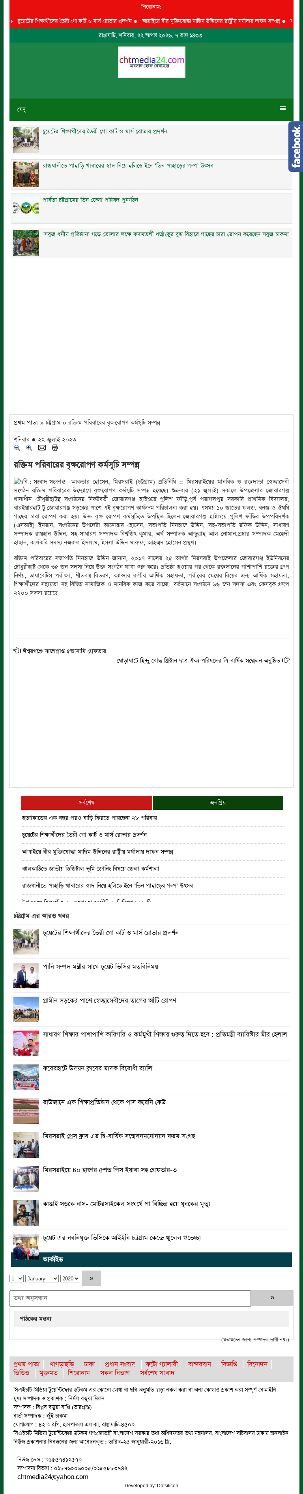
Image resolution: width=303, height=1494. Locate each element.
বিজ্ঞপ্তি (229, 1364)
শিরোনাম (79, 1373)
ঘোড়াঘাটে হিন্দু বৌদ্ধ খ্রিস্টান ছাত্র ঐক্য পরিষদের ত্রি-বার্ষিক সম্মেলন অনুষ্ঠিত (198, 661)
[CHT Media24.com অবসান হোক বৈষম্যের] (151, 61)
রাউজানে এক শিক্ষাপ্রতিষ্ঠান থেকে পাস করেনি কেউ (104, 1102)
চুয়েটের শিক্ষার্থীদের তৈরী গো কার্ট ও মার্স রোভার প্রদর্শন (61, 21)
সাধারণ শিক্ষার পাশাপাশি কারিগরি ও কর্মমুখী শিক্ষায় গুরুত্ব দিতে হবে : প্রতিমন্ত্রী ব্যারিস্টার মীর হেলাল (165, 1034)
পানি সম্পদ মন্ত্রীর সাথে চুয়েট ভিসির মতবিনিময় (100, 966)
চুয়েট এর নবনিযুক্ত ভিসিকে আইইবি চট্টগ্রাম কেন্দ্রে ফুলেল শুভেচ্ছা (122, 1238)
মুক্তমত (48, 1373)
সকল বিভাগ (115, 1373)
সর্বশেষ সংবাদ (157, 1373)
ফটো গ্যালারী (162, 1364)
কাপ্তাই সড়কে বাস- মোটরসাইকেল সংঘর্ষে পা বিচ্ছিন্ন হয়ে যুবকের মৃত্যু (126, 1204)
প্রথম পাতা (26, 423)
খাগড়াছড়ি (62, 1364)
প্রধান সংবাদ (120, 1364)
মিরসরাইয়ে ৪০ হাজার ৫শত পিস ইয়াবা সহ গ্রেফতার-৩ (110, 1170)
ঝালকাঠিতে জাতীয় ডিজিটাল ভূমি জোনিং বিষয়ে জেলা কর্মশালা (90, 869)
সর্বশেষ (86, 802)
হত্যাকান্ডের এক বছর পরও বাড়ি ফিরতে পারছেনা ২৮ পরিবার (89, 818)
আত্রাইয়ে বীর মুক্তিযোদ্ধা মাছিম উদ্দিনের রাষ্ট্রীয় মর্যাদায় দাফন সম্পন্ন (198, 21)
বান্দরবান (199, 1364)
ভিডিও (21, 1373)
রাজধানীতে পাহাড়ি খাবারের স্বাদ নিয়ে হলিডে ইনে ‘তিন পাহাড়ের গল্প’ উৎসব (107, 886)
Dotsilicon (167, 1485)
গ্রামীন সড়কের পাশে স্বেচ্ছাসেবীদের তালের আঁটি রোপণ (109, 1000)
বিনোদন (257, 1364)
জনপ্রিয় (218, 802)
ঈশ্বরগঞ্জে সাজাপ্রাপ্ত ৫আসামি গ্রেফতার (64, 651)
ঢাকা (89, 1364)
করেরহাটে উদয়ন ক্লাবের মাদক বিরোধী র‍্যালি (97, 1068)
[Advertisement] (151, 334)
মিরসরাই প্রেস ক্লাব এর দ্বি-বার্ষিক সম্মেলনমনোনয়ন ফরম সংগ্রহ (119, 1136)
